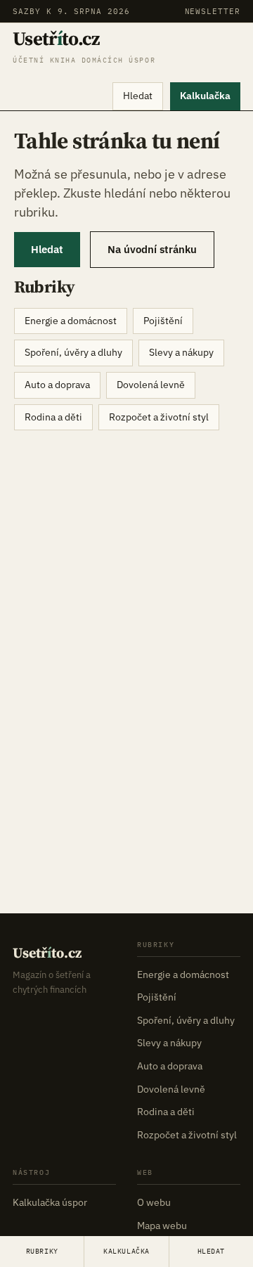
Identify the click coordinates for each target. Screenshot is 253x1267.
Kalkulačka (205, 95)
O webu (154, 1202)
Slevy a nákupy (181, 352)
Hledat (138, 95)
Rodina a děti (53, 417)
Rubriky (42, 1251)
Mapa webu (162, 1225)
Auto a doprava (57, 384)
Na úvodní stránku (152, 249)
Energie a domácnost (71, 320)
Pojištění (163, 320)
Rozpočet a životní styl (159, 417)
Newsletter (212, 11)
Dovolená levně (151, 384)
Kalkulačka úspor (50, 1202)
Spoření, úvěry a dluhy (73, 352)
